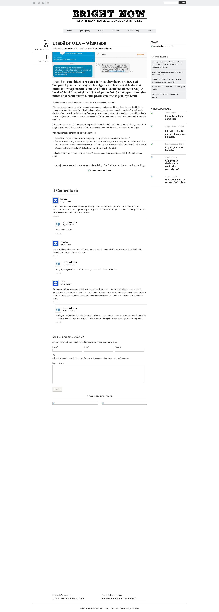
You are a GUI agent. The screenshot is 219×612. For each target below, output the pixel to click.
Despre (149, 30)
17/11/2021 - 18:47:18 (69, 265)
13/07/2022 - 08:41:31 (66, 284)
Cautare (182, 2)
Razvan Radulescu (67, 48)
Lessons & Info (91, 48)
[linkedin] (43, 3)
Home (69, 30)
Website (118, 347)
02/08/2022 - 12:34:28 (69, 311)
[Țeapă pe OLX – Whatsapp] (99, 77)
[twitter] (39, 3)
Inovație (101, 30)
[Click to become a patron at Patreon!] (100, 170)
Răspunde (56, 216)
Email (86, 347)
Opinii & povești (85, 30)
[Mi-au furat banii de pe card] (75, 404)
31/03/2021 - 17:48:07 (66, 202)
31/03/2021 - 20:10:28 (69, 225)
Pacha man (64, 199)
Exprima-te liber (58, 363)
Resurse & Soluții (133, 30)
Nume (55, 347)
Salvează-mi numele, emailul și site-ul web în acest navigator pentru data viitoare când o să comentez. (91, 358)
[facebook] (34, 3)
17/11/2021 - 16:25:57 (66, 244)
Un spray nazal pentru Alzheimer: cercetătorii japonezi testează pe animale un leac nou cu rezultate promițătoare (167, 64)
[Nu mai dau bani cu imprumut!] (124, 404)
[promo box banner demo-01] (162, 46)
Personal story (105, 48)
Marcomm (115, 30)
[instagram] (48, 3)
